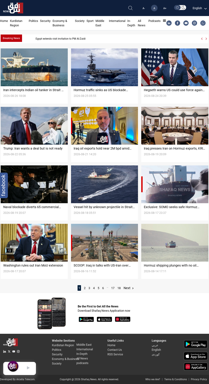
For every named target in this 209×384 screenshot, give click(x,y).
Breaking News (11, 38)
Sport (90, 21)
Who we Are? (152, 379)
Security (45, 21)
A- (144, 8)
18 (119, 288)
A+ (164, 8)
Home (4, 21)
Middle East (84, 344)
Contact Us (114, 349)
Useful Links (115, 340)
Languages (159, 340)
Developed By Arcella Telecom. (17, 379)
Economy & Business (65, 359)
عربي (155, 345)
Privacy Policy (199, 379)
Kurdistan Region (63, 345)
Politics (33, 21)
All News (82, 358)
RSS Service (115, 354)
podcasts (154, 21)
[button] (202, 38)
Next (127, 288)
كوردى (156, 354)
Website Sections (63, 340)
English (156, 349)
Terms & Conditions (175, 379)
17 (112, 288)
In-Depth (82, 354)
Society (80, 21)
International (117, 21)
